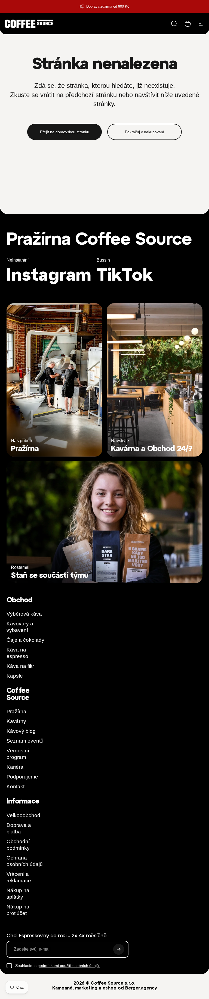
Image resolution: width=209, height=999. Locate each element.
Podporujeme (22, 777)
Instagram (49, 274)
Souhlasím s (57, 965)
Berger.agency (141, 987)
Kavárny (16, 721)
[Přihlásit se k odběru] (118, 949)
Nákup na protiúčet (18, 910)
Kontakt (15, 786)
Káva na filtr (20, 666)
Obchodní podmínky (18, 845)
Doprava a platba (19, 828)
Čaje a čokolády (25, 640)
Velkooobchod (23, 815)
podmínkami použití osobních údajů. (69, 965)
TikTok (125, 274)
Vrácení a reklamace (19, 877)
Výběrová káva (24, 614)
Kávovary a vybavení (20, 627)
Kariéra (15, 767)
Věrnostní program (18, 754)
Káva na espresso (17, 653)
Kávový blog (21, 731)
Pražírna (16, 711)
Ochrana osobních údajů (25, 861)
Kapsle (15, 676)
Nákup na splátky (18, 894)
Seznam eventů (25, 741)
